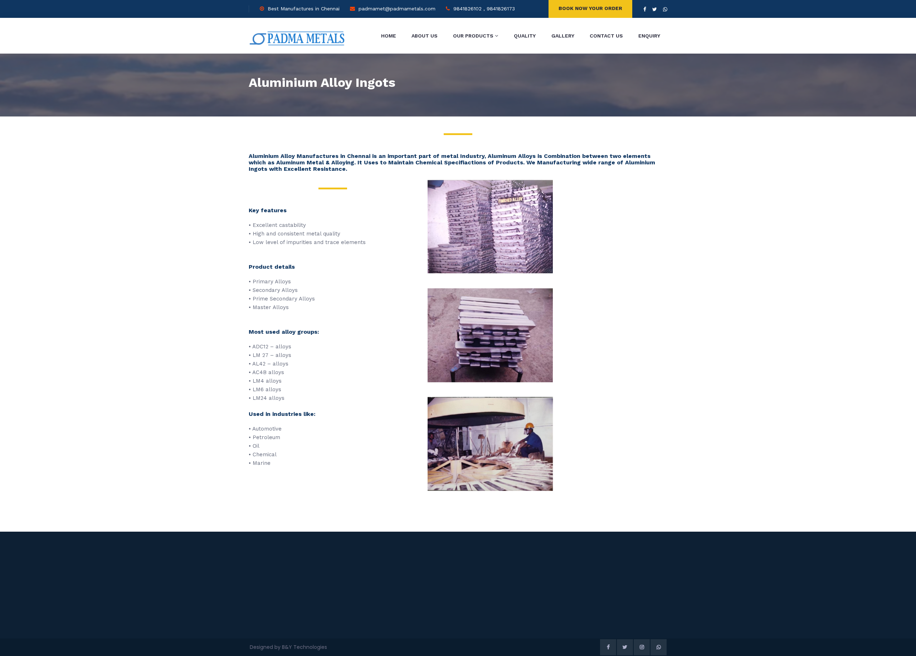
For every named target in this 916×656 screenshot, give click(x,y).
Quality (525, 36)
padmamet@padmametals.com (397, 8)
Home (388, 36)
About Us (424, 36)
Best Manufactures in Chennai (304, 8)
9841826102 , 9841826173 (484, 8)
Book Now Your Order (590, 8)
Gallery (562, 36)
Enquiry (649, 36)
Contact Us (606, 36)
